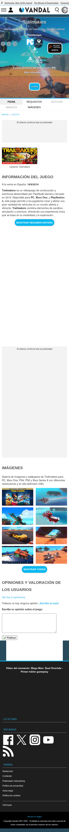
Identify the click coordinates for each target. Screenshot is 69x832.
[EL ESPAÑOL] (64, 9)
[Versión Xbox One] (39, 41)
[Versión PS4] (34, 50)
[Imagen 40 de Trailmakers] (17, 555)
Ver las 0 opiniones (13, 597)
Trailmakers (34, 21)
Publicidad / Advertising (13, 781)
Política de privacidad (12, 786)
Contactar (7, 776)
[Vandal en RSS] (8, 751)
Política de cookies (11, 795)
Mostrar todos (35, 569)
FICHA (11, 101)
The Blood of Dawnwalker (46, 3)
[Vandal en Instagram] (35, 739)
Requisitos (34, 101)
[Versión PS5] (30, 59)
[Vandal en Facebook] (8, 739)
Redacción (7, 771)
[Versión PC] (30, 42)
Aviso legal (7, 791)
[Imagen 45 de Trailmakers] (51, 496)
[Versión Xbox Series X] (39, 59)
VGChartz (7, 805)
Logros (34, 87)
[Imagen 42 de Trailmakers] (17, 535)
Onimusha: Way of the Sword (18, 3)
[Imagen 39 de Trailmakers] (51, 555)
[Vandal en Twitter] (21, 739)
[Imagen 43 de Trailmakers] (51, 516)
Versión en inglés (34, 817)
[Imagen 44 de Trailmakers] (17, 516)
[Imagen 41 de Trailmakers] (51, 535)
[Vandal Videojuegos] (34, 9)
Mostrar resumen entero (34, 222)
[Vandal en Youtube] (48, 739)
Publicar (11, 637)
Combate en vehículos (31, 29)
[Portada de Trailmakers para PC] (19, 156)
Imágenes (34, 107)
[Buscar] (57, 9)
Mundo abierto (56, 29)
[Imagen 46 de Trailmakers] (17, 496)
